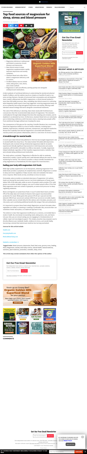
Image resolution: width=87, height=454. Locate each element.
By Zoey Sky (67, 187)
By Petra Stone (68, 207)
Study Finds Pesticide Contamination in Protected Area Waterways (69, 210)
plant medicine (14, 249)
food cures (38, 245)
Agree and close (70, 444)
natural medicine (47, 247)
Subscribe (79, 452)
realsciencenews (60, 7)
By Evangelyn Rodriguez (70, 142)
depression (26, 245)
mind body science (26, 247)
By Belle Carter (68, 119)
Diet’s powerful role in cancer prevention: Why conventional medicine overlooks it (71, 197)
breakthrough (39, 7)
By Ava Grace (67, 75)
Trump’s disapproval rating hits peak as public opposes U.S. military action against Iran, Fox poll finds (71, 153)
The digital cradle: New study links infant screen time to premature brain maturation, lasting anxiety (70, 161)
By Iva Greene (68, 213)
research (49, 7)
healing (53, 245)
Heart (5, 247)
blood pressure (18, 245)
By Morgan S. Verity (69, 179)
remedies (30, 249)
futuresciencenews (7, 7)
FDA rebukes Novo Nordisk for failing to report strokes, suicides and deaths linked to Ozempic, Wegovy (71, 184)
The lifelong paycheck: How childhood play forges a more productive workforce (70, 73)
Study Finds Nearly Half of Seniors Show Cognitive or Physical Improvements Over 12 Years (71, 176)
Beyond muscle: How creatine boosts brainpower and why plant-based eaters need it (71, 138)
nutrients (6, 249)
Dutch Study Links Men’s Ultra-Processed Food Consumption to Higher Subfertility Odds (71, 87)
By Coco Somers (68, 83)
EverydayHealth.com (9, 233)
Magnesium (10, 247)
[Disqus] (30, 362)
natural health (37, 247)
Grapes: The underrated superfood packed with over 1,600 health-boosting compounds (71, 146)
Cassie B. (15, 22)
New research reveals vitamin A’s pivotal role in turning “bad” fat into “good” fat (71, 131)
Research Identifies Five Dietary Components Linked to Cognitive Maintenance (71, 110)
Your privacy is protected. (11, 275)
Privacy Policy (43, 448)
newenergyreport (20, 7)
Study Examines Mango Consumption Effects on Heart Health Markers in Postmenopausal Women (71, 95)
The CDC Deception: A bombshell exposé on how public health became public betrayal (70, 116)
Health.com (6, 230)
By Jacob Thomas (68, 127)
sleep (35, 249)
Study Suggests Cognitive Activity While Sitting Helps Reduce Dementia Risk (71, 204)
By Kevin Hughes (68, 148)
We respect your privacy (35, 443)
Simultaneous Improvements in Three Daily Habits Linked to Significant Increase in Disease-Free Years (70, 80)
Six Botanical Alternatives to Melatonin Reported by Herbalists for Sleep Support (70, 191)
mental (17, 247)
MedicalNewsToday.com (10, 237)
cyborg (30, 7)
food (32, 245)
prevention (23, 249)
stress (40, 249)
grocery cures (46, 245)
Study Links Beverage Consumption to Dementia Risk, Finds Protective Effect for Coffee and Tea (70, 103)
